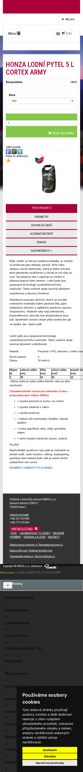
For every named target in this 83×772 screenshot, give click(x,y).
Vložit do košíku (62, 133)
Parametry (41, 216)
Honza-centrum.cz (45, 556)
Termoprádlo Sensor (17, 610)
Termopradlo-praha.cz (22, 556)
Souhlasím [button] (50, 750)
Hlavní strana (7, 572)
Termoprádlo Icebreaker (19, 598)
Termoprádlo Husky (16, 635)
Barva (12, 95)
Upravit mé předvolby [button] (50, 762)
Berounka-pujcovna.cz (51, 544)
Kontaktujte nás (22, 528)
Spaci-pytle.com (18, 550)
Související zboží (41, 225)
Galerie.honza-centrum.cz (24, 544)
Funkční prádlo (13, 661)
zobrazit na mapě (19, 514)
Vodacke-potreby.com (40, 550)
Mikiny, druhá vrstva (16, 673)
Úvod (14, 533)
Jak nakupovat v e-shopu (34, 533)
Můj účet (67, 20)
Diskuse (41, 242)
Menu (15, 34)
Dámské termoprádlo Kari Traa (23, 648)
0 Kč (65, 33)
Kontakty (54, 537)
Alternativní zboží (41, 233)
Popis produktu (41, 207)
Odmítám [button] (50, 756)
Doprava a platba (34, 537)
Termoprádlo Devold (17, 623)
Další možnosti (40, 250)
